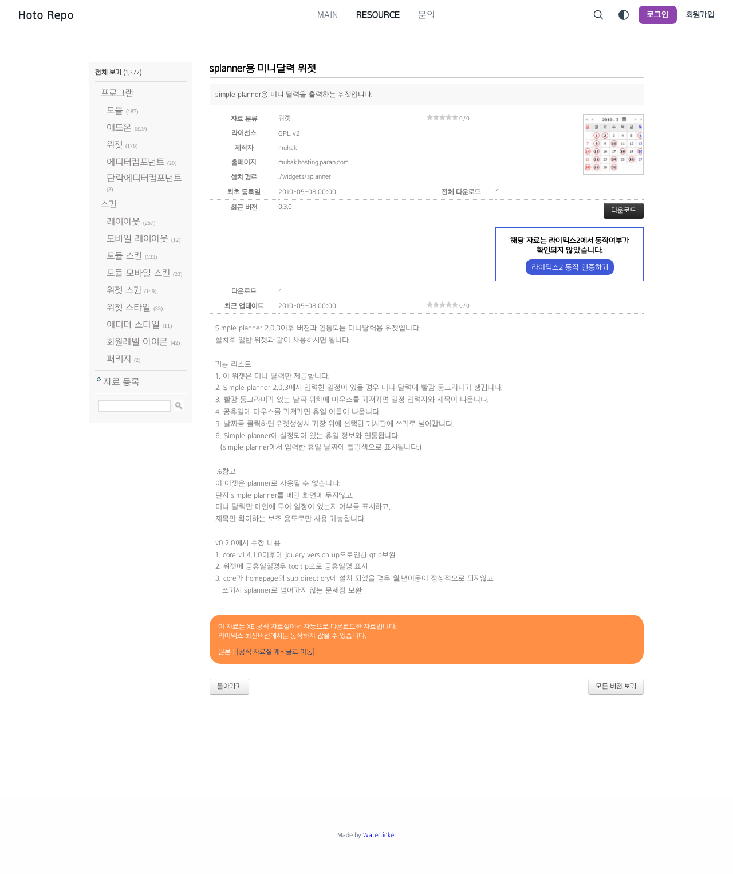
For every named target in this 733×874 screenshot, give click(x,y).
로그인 (658, 14)
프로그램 (117, 93)
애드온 (119, 127)
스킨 (109, 204)
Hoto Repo (46, 15)
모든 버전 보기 (616, 686)
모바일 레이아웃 (137, 238)
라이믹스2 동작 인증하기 (569, 267)
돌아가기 (229, 686)
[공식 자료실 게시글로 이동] (276, 652)
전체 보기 (108, 72)
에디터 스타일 (133, 324)
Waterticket (379, 835)
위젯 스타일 (129, 307)
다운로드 (623, 210)
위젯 (115, 144)
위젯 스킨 (124, 290)
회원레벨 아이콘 (137, 342)
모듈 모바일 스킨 (138, 273)
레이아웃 (123, 221)
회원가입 (700, 14)
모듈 (115, 110)
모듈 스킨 (124, 256)
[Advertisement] (366, 735)
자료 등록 (121, 382)
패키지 (119, 359)
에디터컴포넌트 (135, 162)
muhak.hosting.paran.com (313, 162)
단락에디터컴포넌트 (144, 178)
